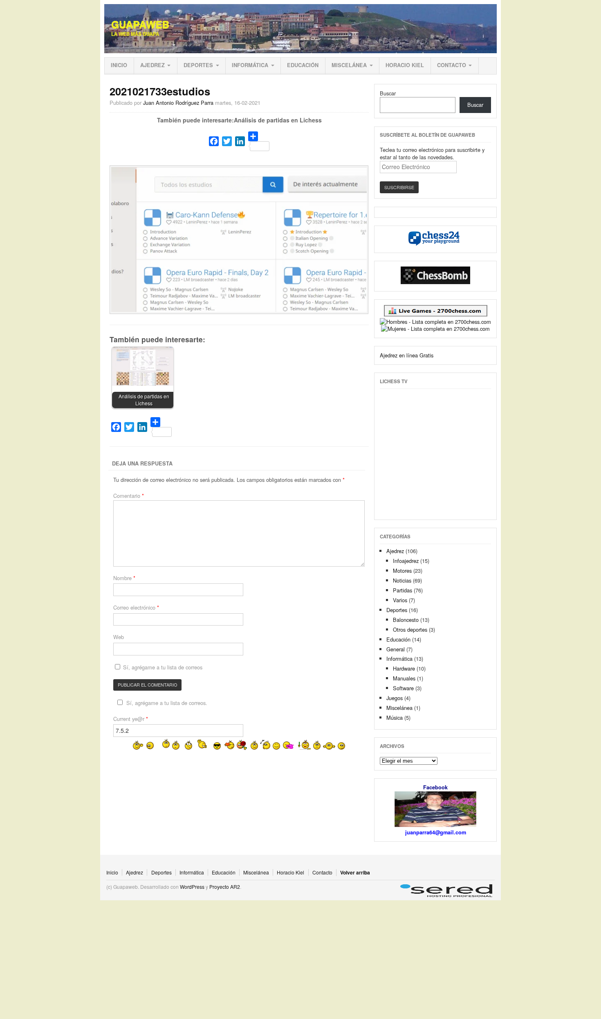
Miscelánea (349, 65)
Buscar (388, 93)
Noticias (402, 580)
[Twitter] (226, 141)
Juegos (394, 698)
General (395, 649)
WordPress (192, 886)
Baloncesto (406, 620)
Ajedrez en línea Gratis (406, 355)
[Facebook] (213, 141)
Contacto (451, 65)
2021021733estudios (160, 91)
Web (118, 637)
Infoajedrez (406, 561)
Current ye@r (130, 719)
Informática (250, 65)
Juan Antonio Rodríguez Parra (178, 102)
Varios (400, 600)
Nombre (124, 578)
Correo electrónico (136, 607)
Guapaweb (140, 25)
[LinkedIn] (240, 141)
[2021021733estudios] (239, 310)
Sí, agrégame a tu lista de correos (161, 667)
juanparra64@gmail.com (435, 832)
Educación (302, 65)
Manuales (404, 678)
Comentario (128, 495)
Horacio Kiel (405, 65)
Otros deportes (410, 629)
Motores (402, 570)
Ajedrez (152, 65)
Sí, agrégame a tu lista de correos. (166, 703)
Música (394, 717)
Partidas (402, 590)
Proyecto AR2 (224, 886)
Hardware (404, 668)
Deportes (198, 65)
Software (403, 688)
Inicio (119, 65)
